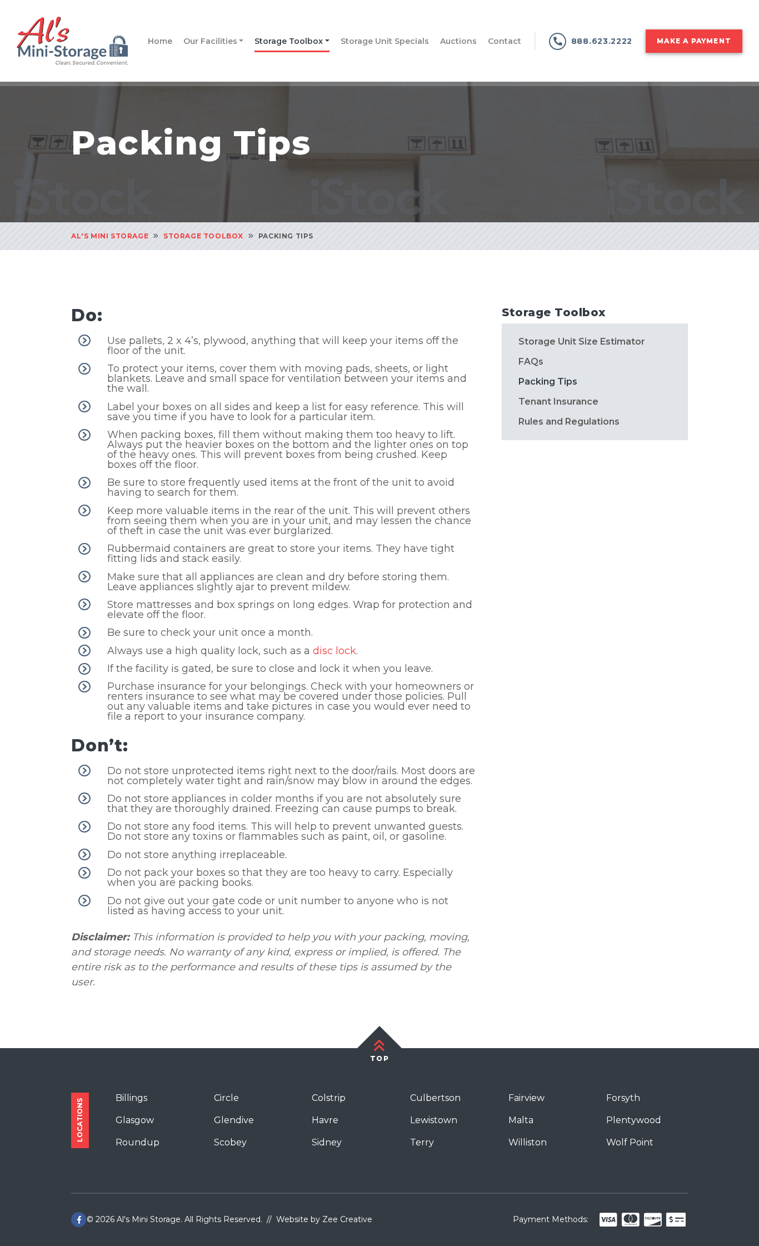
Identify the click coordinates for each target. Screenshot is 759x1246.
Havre (325, 1120)
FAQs (530, 361)
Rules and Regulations (569, 421)
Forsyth (623, 1098)
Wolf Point (629, 1142)
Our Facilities (210, 41)
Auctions (458, 41)
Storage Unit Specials (385, 41)
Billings (131, 1098)
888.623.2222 (601, 41)
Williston (527, 1142)
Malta (520, 1120)
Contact (504, 41)
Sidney (327, 1142)
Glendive (234, 1120)
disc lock (334, 651)
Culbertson (435, 1098)
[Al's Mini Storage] (72, 40)
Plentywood (633, 1120)
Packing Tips (547, 381)
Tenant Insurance (558, 401)
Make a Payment (694, 41)
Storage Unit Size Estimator (581, 342)
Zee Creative (347, 1219)
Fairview (526, 1098)
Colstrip (329, 1098)
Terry (422, 1142)
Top (379, 1058)
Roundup (137, 1142)
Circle (226, 1098)
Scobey (230, 1142)
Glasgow (135, 1120)
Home (160, 41)
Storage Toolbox (288, 41)
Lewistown (433, 1120)
